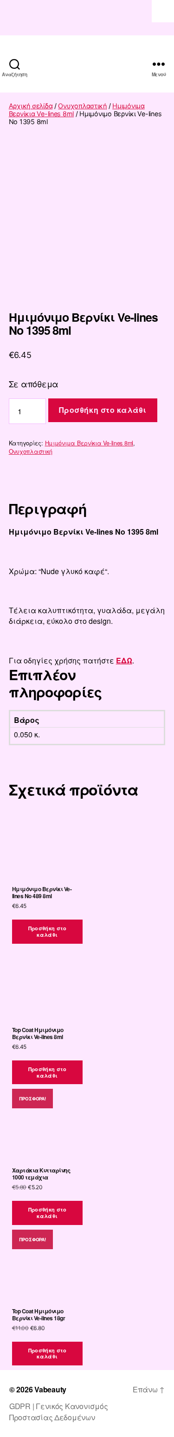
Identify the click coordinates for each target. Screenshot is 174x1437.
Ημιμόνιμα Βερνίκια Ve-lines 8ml (89, 443)
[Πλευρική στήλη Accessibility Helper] (163, 11)
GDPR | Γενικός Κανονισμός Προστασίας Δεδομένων (58, 1412)
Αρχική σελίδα (31, 106)
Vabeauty (50, 1389)
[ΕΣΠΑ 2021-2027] (87, 17)
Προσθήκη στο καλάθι (103, 409)
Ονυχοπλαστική (82, 106)
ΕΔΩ (124, 660)
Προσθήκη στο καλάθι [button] (47, 931)
